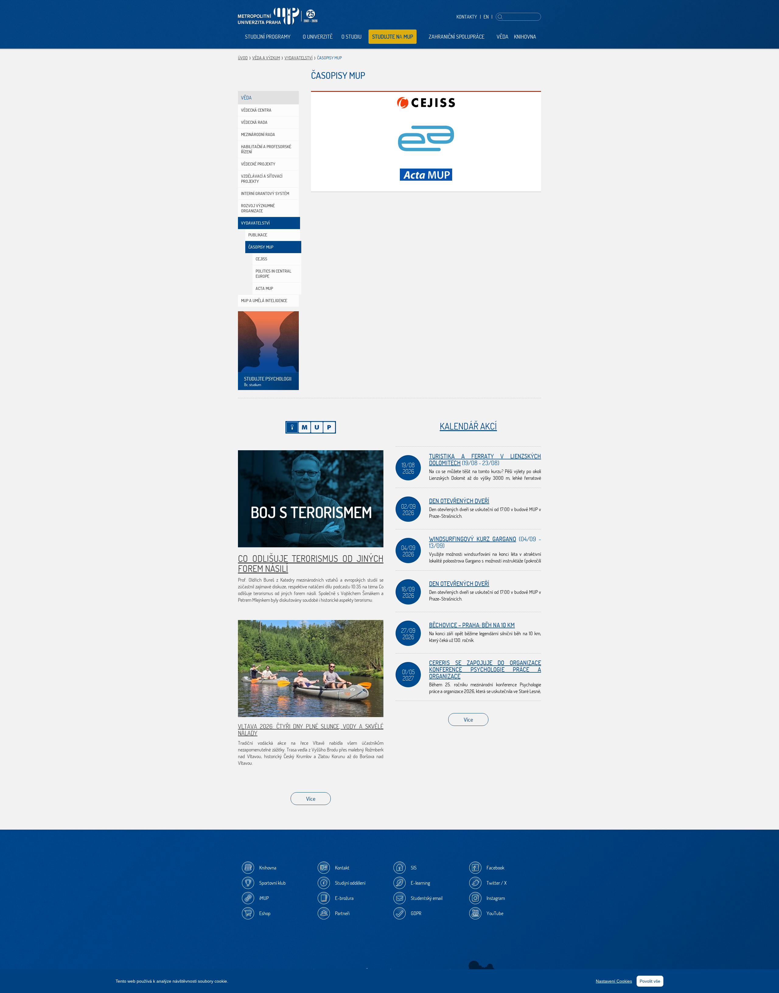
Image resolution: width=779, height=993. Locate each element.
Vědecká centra (256, 110)
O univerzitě (318, 36)
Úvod (243, 58)
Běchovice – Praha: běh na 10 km (472, 625)
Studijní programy (268, 36)
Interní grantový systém (265, 193)
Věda (502, 36)
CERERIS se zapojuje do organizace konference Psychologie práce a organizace (485, 669)
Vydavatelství (299, 58)
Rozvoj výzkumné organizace (258, 208)
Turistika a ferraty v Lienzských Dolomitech (485, 459)
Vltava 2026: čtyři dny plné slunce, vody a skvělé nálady (310, 730)
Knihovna (525, 36)
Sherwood (481, 967)
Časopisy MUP (260, 247)
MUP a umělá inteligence (264, 300)
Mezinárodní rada (258, 134)
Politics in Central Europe (274, 273)
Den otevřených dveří (459, 501)
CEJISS (261, 259)
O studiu (351, 36)
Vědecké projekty (258, 164)
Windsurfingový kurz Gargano (472, 539)
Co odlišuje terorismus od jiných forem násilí (310, 563)
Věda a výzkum (266, 58)
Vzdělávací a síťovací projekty (261, 178)
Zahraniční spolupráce (456, 36)
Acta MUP (264, 288)
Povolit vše (650, 981)
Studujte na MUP (392, 36)
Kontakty (466, 17)
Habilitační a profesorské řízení (266, 149)
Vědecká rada (254, 122)
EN (486, 17)
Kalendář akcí (468, 426)
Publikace (257, 235)
